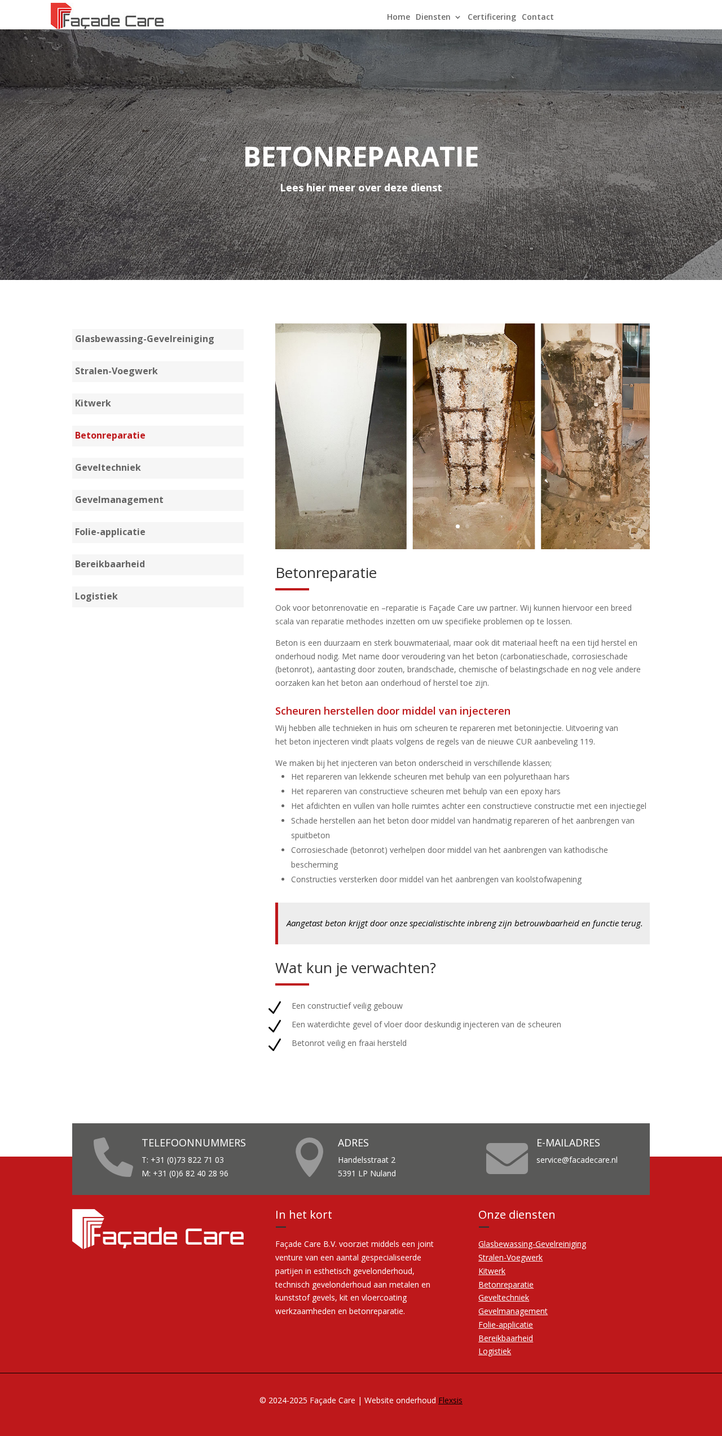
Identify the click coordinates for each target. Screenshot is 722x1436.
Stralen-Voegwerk (116, 372)
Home (398, 17)
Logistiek (96, 597)
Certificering (492, 17)
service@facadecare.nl (577, 1159)
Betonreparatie (110, 436)
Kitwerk (93, 404)
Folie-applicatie (110, 533)
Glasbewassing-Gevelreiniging (144, 340)
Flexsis (450, 1400)
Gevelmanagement (119, 501)
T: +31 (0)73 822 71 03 (183, 1159)
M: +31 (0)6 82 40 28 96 (185, 1173)
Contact (538, 17)
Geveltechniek (108, 468)
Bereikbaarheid (110, 565)
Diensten (433, 17)
